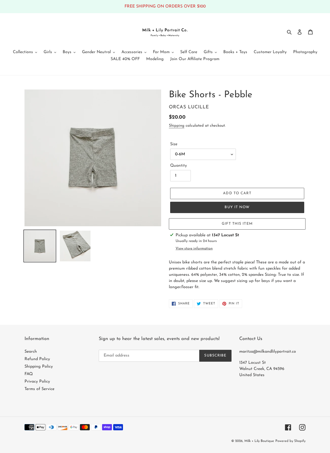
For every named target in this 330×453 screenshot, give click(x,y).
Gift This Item (237, 224)
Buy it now (237, 207)
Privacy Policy (37, 381)
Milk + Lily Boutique (259, 441)
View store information (194, 248)
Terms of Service (39, 389)
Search (30, 352)
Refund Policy (37, 359)
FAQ (28, 374)
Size (173, 144)
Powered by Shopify (290, 441)
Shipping (176, 126)
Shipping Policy (38, 367)
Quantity (178, 166)
